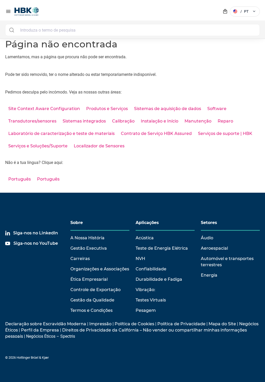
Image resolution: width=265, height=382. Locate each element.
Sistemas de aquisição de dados (167, 108)
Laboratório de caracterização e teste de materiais (61, 133)
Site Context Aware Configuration (44, 108)
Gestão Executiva (88, 248)
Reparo (225, 121)
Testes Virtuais (151, 300)
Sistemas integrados (84, 121)
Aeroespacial (214, 248)
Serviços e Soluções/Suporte (38, 145)
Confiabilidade (151, 268)
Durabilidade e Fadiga (159, 279)
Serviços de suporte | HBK (225, 133)
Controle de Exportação (95, 289)
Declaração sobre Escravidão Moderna (45, 323)
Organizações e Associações (99, 268)
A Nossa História (87, 237)
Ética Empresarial (89, 279)
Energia (209, 275)
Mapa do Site (222, 323)
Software (216, 108)
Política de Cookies (134, 323)
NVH (140, 258)
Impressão (100, 323)
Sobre (76, 222)
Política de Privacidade (181, 323)
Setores (209, 222)
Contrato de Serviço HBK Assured (156, 133)
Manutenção (198, 121)
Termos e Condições (91, 310)
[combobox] (132, 30)
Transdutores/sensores (32, 121)
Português (19, 179)
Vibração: (145, 289)
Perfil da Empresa (40, 330)
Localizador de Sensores (99, 145)
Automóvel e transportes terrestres (227, 261)
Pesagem (146, 310)
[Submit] (11, 30)
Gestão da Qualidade (92, 300)
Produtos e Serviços (107, 108)
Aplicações (147, 222)
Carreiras (80, 258)
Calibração (123, 121)
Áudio (207, 237)
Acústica (145, 237)
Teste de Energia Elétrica (162, 248)
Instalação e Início (159, 121)
